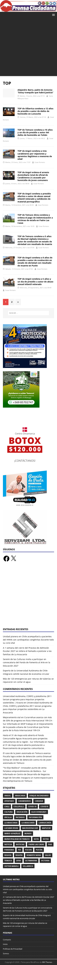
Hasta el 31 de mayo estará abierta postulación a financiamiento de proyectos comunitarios (28, 745)
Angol (7, 795)
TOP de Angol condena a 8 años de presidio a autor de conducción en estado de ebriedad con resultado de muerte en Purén (35, 261)
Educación (22, 812)
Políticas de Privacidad (12, 949)
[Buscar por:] (29, 313)
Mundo (28, 833)
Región (19, 855)
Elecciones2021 (38, 812)
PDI (19, 850)
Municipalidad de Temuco (17, 839)
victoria (45, 860)
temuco (8, 860)
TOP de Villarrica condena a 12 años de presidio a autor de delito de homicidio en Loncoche (35, 111)
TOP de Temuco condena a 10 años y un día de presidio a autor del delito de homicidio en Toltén (35, 132)
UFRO (18, 860)
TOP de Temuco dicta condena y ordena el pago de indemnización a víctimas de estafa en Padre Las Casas (35, 218)
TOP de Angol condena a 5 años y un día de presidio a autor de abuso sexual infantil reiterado (35, 281)
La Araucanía (27, 822)
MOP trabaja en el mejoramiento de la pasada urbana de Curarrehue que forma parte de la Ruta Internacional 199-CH (28, 727)
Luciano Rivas (11, 828)
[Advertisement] (28, 47)
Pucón (39, 850)
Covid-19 (32, 806)
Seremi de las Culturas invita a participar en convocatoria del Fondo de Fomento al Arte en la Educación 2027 (26, 662)
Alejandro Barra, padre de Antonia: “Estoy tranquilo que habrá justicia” (35, 91)
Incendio (20, 817)
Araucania (20, 795)
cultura (8, 812)
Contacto (7, 939)
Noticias (20, 844)
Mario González (12, 833)
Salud (48, 855)
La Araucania (10, 822)
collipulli (19, 806)
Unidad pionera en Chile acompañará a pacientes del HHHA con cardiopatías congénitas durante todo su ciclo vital (28, 639)
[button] (53, 15)
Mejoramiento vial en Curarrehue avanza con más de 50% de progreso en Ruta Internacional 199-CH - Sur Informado (28, 720)
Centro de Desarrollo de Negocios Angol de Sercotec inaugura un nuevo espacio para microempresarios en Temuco (28, 777)
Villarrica (28, 866)
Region (7, 855)
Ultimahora (31, 860)
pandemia (9, 850)
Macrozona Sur (30, 828)
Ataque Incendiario (39, 795)
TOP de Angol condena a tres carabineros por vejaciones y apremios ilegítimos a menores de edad (35, 155)
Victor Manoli (11, 866)
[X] (13, 558)
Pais (50, 844)
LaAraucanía (45, 822)
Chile (7, 806)
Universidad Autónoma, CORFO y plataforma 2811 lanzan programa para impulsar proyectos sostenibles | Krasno (27, 699)
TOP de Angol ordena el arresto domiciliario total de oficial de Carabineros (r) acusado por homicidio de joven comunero (33, 176)
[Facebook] (6, 558)
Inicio (5, 944)
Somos (6, 953)
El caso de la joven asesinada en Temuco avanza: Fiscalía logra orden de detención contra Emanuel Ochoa (27, 756)
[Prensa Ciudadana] (28, 10)
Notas (46, 839)
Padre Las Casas (36, 844)
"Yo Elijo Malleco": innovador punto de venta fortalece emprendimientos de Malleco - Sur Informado (24, 771)
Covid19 (44, 806)
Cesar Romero (39, 162)
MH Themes (47, 962)
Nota (36, 839)
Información (35, 817)
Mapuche (46, 828)
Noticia (8, 844)
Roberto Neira (34, 855)
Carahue (39, 801)
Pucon (28, 850)
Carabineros (24, 801)
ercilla (8, 817)
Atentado (9, 801)
